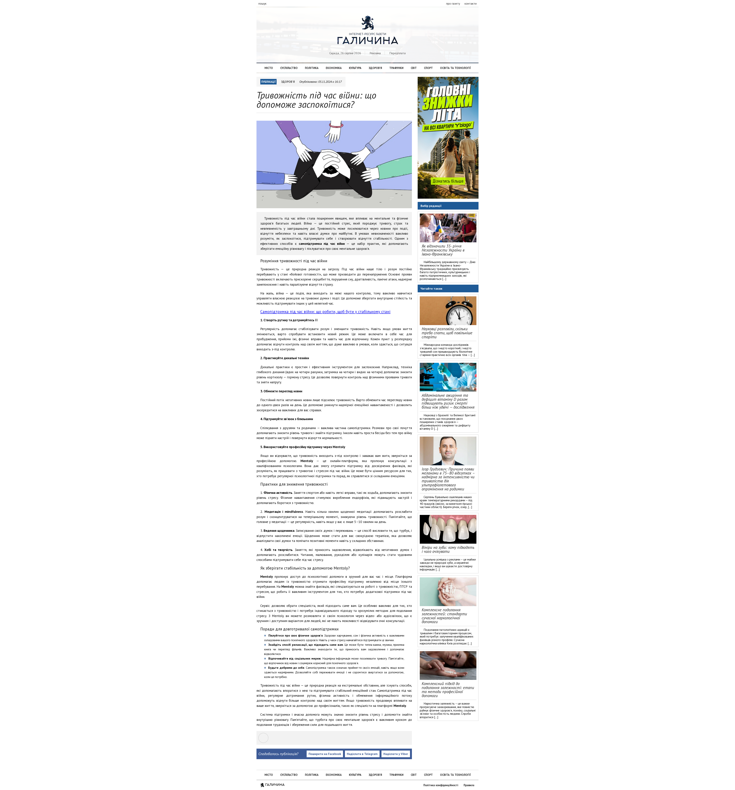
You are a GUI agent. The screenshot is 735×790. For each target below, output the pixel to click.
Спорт (428, 68)
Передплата (397, 53)
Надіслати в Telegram (362, 754)
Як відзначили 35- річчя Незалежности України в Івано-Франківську (443, 250)
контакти (471, 3)
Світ (414, 68)
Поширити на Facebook (325, 754)
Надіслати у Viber (395, 754)
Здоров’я (375, 68)
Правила (469, 785)
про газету (453, 3)
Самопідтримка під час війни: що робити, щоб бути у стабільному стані (325, 311)
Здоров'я (288, 82)
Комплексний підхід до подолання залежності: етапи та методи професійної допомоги (448, 689)
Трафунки (396, 68)
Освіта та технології (455, 68)
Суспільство (289, 68)
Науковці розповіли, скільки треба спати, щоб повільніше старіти (447, 332)
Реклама (375, 53)
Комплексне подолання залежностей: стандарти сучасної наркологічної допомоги (444, 615)
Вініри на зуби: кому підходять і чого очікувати (448, 549)
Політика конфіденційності (440, 785)
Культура (355, 68)
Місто (269, 68)
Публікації (268, 82)
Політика (311, 68)
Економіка (334, 68)
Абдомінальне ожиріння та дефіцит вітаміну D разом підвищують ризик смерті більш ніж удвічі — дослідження (448, 401)
